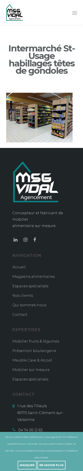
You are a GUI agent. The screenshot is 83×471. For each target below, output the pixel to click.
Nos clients (22, 295)
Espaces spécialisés (30, 286)
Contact (19, 314)
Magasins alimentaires (33, 276)
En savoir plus (51, 465)
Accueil (19, 267)
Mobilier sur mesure (31, 370)
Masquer (27, 465)
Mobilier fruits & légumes (35, 341)
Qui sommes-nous (29, 305)
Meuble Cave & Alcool (32, 360)
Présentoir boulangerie (34, 351)
